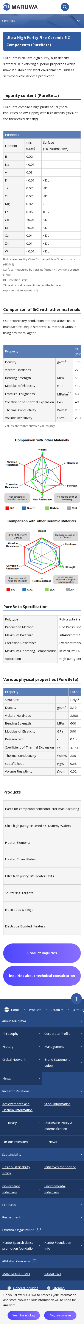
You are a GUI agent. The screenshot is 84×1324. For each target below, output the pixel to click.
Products (35, 1010)
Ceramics (57, 1010)
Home (15, 1010)
